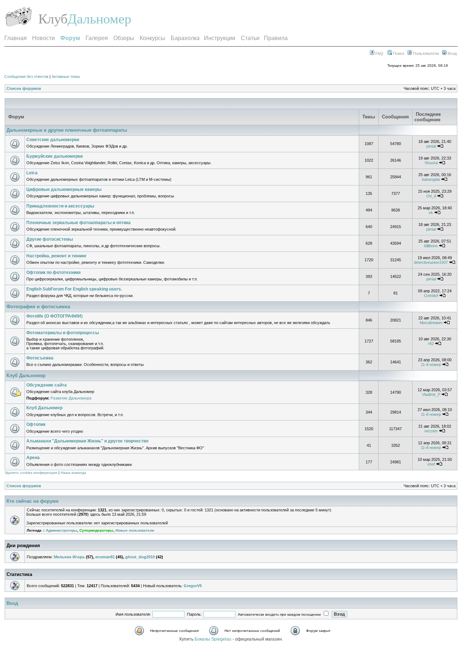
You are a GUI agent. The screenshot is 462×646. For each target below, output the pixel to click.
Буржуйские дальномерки (54, 156)
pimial (431, 146)
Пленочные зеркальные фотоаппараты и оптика (78, 222)
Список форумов (23, 88)
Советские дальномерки (52, 139)
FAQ (378, 53)
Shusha (431, 163)
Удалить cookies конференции (31, 473)
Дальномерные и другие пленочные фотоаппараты (66, 130)
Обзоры (123, 38)
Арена (33, 457)
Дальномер (99, 18)
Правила (276, 38)
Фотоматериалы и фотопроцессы (62, 332)
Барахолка (185, 38)
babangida (431, 179)
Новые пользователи (135, 530)
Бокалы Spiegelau (213, 639)
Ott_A (431, 196)
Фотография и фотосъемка (38, 306)
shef (431, 464)
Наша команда (73, 473)
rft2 (431, 343)
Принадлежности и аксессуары (60, 206)
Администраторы (61, 530)
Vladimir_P (431, 394)
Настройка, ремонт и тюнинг (56, 255)
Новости (43, 38)
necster (431, 431)
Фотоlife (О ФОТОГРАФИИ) (54, 316)
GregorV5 (193, 586)
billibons (431, 246)
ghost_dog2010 (140, 557)
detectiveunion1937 (431, 262)
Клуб (52, 18)
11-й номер (431, 364)
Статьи (250, 38)
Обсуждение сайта (46, 385)
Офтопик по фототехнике (53, 272)
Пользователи (425, 53)
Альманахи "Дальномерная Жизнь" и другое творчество (87, 441)
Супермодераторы (96, 530)
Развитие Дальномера (71, 398)
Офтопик (35, 424)
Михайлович (431, 322)
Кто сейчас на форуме (32, 501)
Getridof (431, 295)
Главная (15, 38)
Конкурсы (152, 38)
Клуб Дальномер (25, 375)
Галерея (97, 38)
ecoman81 (105, 557)
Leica (32, 172)
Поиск (398, 53)
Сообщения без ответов (26, 76)
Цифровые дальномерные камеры (63, 189)
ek (431, 212)
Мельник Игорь (69, 557)
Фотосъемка (39, 358)
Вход (451, 53)
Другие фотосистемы (49, 239)
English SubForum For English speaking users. (74, 289)
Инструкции (219, 38)
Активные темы (66, 76)
